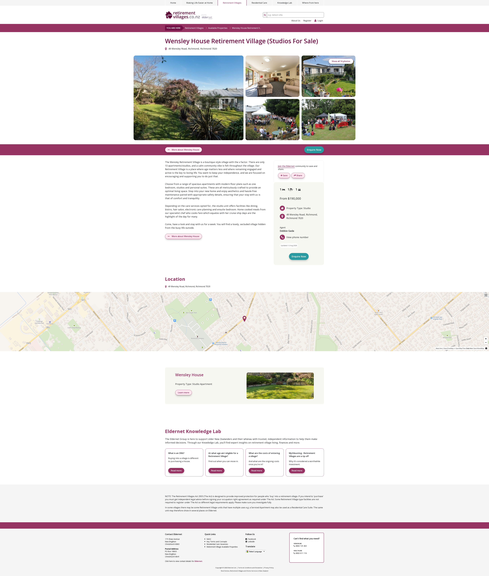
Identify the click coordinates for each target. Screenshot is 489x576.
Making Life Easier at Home (199, 2)
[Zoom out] (486, 342)
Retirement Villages (232, 2)
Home (173, 2)
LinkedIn (251, 541)
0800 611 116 (301, 553)
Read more (176, 470)
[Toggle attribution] (486, 348)
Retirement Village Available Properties (222, 547)
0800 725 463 (301, 546)
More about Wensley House (185, 149)
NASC (209, 539)
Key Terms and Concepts (217, 541)
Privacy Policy (269, 568)
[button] (244, 319)
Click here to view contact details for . (184, 561)
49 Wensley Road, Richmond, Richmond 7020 (192, 48)
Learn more (183, 392)
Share (299, 175)
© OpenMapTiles (460, 348)
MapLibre (439, 348)
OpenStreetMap (478, 348)
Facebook (252, 539)
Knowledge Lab (284, 2)
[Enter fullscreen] (486, 295)
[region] (244, 321)
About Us (295, 20)
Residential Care (259, 2)
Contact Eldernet (173, 534)
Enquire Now (314, 149)
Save (285, 175)
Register (307, 20)
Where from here (310, 2)
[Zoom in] (486, 339)
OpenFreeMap (449, 348)
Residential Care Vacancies (217, 544)
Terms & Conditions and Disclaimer (250, 568)
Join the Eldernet (286, 166)
